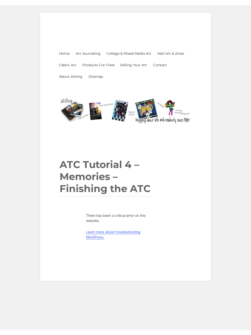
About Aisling (70, 76)
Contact (160, 65)
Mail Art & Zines (170, 53)
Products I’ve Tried (98, 65)
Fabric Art (67, 65)
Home (64, 53)
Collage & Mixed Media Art (128, 53)
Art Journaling (88, 53)
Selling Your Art (133, 65)
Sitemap (95, 76)
